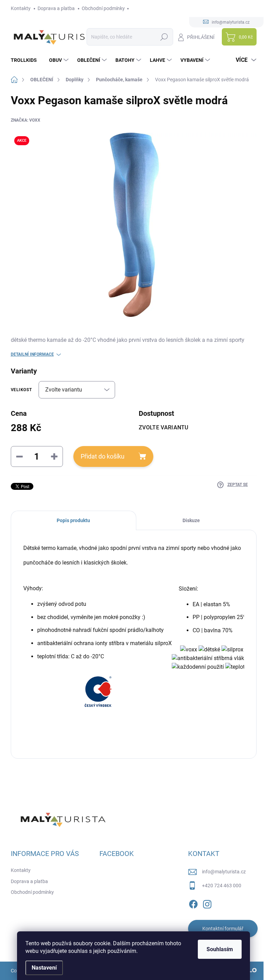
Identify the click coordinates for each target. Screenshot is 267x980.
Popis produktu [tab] (73, 520)
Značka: (25, 120)
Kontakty (21, 8)
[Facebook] (193, 903)
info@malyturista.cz (224, 871)
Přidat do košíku (102, 456)
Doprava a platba (56, 8)
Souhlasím (220, 949)
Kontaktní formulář (222, 928)
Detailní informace (32, 354)
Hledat (164, 37)
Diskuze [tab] (191, 520)
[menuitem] (26, 60)
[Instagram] (207, 903)
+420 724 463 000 (221, 885)
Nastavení (44, 967)
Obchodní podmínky (103, 8)
